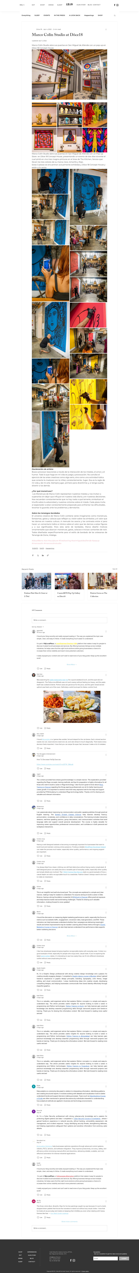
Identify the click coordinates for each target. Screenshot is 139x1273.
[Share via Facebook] (33, 555)
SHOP (100, 15)
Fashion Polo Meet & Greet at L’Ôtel (35, 595)
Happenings (89, 15)
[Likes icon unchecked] (38, 668)
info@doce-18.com (55, 1257)
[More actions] (106, 29)
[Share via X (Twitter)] (38, 555)
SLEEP (37, 15)
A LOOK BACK (74, 15)
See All (115, 569)
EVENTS (47, 15)
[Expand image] (44, 114)
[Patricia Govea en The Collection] (102, 581)
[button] (115, 15)
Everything (26, 15)
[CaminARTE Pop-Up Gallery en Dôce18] (69, 581)
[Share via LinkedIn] (43, 555)
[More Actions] (106, 631)
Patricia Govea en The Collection (98, 595)
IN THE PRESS (59, 15)
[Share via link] (48, 555)
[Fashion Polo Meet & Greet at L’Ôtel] (36, 581)
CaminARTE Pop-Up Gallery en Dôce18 (68, 595)
